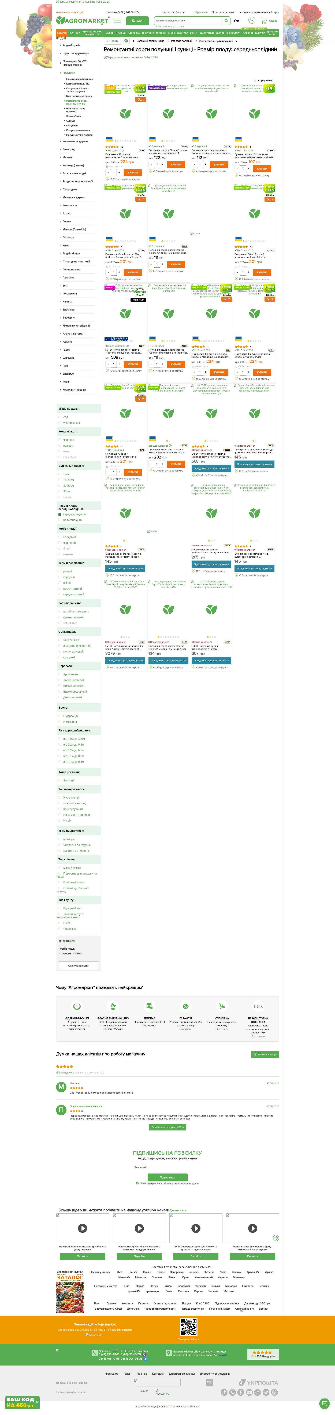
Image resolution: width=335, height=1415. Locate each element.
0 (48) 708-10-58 (109, 1358)
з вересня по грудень (77, 844)
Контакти (127, 1303)
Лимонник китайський (76, 325)
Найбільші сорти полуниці (75, 110)
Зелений (68, 780)
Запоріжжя (177, 1272)
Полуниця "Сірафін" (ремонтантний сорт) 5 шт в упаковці (120, 455)
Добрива (260, 33)
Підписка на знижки (227, 1303)
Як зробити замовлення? (160, 1308)
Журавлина (70, 293)
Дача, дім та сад (272, 33)
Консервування (73, 809)
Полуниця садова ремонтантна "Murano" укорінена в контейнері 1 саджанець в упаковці (211, 152)
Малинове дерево (74, 197)
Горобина (68, 277)
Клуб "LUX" (203, 1303)
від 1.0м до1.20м (74, 738)
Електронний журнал (182, 1373)
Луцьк (269, 1272)
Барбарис (69, 317)
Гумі (65, 365)
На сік (67, 820)
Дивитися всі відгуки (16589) (167, 1127)
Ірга (65, 285)
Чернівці (264, 1286)
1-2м (66, 474)
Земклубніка (73, 116)
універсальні (71, 422)
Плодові (161, 33)
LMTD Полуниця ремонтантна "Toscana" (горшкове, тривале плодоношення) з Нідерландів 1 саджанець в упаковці (124, 351)
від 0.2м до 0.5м (73, 750)
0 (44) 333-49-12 (109, 1354)
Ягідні (171, 33)
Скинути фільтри (78, 966)
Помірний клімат (74, 882)
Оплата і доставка (223, 12)
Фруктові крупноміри (76, 53)
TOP (78, 33)
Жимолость (70, 205)
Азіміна (67, 341)
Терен (66, 382)
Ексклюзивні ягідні (74, 173)
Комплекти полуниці (78, 83)
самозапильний (73, 617)
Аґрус (174, 26)
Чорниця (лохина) (73, 165)
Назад (113, 41)
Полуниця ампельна (78, 130)
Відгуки (186, 1303)
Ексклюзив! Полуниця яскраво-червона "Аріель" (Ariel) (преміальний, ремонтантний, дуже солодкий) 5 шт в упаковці (252, 355)
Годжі (66, 349)
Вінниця (237, 1272)
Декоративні (207, 33)
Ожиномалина (71, 269)
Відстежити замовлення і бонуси (259, 12)
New (71, 33)
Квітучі (194, 33)
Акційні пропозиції (69, 12)
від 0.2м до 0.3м (73, 744)
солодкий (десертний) (77, 645)
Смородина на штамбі (76, 261)
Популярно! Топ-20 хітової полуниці (77, 90)
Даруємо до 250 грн (257, 1303)
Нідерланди (71, 716)
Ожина (67, 221)
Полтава (157, 1277)
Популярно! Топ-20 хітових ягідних (75, 63)
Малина (67, 157)
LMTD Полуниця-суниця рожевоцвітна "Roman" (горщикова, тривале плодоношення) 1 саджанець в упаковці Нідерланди (209, 647)
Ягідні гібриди (71, 253)
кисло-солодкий (73, 651)
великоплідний (72, 520)
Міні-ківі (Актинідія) (74, 229)
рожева (68, 445)
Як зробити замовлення (215, 1373)
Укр (236, 20)
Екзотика (182, 33)
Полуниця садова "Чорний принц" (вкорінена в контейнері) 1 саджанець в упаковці (168, 152)
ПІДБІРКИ (62, 33)
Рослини (248, 32)
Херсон (209, 1272)
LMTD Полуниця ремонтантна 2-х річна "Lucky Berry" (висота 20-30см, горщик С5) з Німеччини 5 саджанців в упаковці (124, 647)
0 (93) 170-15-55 (131, 1354)
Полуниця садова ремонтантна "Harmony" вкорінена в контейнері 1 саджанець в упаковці (168, 251)
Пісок (66, 923)
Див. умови (185, 1028)
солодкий (69, 657)
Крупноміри (233, 33)
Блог (97, 1303)
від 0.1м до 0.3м (73, 761)
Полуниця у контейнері (79, 134)
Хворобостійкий (73, 680)
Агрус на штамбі (73, 333)
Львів (223, 1272)
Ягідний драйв (71, 45)
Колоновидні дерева (75, 141)
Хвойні (220, 33)
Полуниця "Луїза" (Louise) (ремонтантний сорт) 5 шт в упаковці (250, 256)
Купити (133, 172)
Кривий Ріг (253, 1272)
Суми (185, 1277)
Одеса (147, 1272)
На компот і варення (76, 814)
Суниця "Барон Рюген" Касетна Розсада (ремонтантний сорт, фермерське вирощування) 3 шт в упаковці (125, 555)
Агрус (66, 213)
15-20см (68, 479)
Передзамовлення (192, 1308)
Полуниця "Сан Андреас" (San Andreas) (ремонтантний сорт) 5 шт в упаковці (125, 256)
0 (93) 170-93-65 (128, 12)
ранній (67, 571)
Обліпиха (68, 237)
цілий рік (69, 839)
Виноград (134, 33)
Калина (67, 301)
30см (66, 491)
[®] (82, 24)
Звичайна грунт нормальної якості (70, 916)
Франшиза (201, 12)
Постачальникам (219, 1308)
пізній (67, 582)
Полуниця (69, 73)
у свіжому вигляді (74, 803)
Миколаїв (124, 1277)
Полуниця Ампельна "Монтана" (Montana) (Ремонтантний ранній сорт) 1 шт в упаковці (166, 451)
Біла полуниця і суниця (79, 96)
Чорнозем (69, 928)
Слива (180, 26)
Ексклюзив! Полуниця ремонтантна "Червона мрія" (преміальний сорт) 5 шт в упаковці (122, 156)
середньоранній (73, 594)
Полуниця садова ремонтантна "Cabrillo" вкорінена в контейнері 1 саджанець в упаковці (168, 351)
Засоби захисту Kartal (108, 1308)
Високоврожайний (75, 691)
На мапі (222, 1355)
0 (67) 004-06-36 (132, 1358)
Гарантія (143, 1303)
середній (69, 577)
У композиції (71, 797)
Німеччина (70, 721)
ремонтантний (72, 588)
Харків (133, 1272)
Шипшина (68, 357)
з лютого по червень (76, 850)
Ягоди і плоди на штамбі (78, 181)
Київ (119, 1272)
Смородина (70, 189)
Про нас (112, 1303)
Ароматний (70, 674)
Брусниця (69, 309)
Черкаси (194, 1272)
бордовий (69, 537)
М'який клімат (72, 867)
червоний (69, 542)
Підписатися (167, 1177)
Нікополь (141, 1277)
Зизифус (68, 373)
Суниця (70, 120)
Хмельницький (204, 1277)
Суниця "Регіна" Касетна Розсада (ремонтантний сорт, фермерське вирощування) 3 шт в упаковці (253, 451)
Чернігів (223, 1277)
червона (68, 439)
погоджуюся (150, 1183)
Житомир (239, 1277)
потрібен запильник (76, 611)
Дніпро (161, 1272)
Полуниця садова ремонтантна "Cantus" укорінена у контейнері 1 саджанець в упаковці (167, 647)
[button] (116, 141)
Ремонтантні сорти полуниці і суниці (76, 102)
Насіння (109, 33)
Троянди (121, 33)
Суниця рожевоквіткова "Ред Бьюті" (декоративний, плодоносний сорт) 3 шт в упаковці (251, 555)
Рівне (172, 1277)
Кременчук (152, 1291)
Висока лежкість (73, 685)
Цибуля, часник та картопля (92, 33)
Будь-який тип (72, 908)
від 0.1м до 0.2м (73, 756)
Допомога (133, 1308)
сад (65, 417)
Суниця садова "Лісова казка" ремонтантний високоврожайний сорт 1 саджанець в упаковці (253, 156)
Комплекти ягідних (74, 390)
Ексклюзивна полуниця (79, 79)
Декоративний (72, 697)
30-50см (68, 485)
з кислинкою (71, 640)
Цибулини (148, 33)
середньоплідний (74, 514)
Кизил (66, 245)
